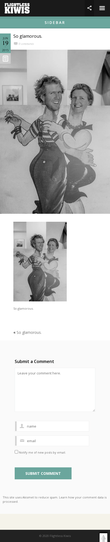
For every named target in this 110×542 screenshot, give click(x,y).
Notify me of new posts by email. (42, 452)
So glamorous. (27, 36)
